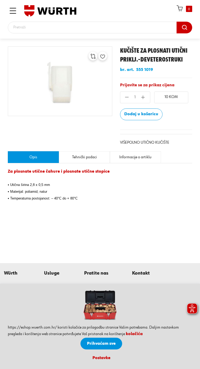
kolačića (134, 334)
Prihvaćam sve (101, 344)
